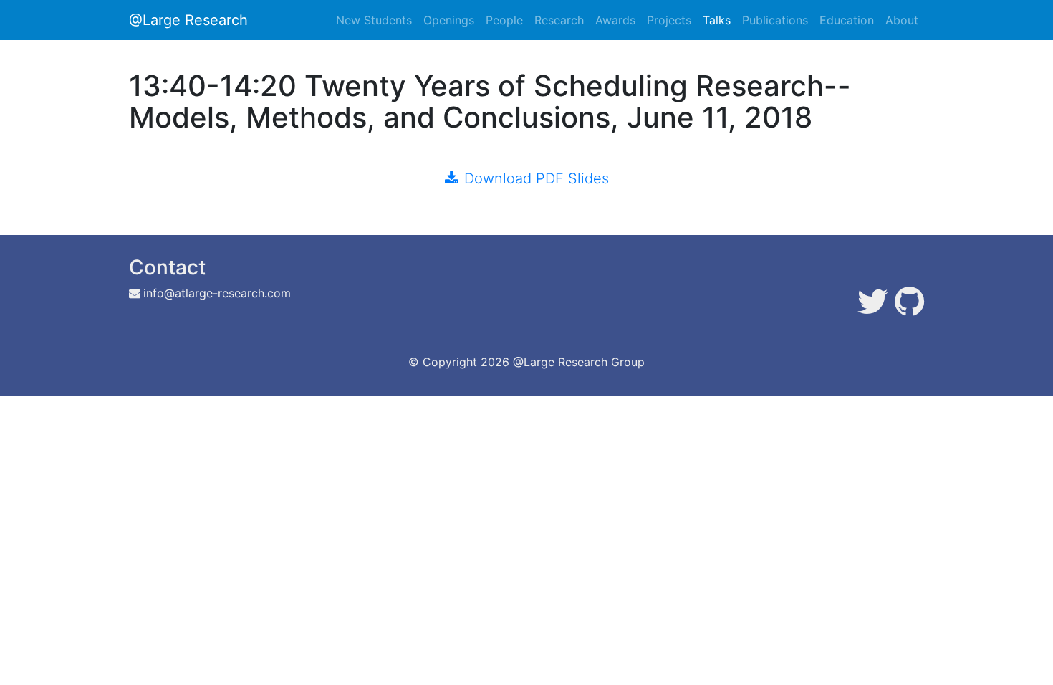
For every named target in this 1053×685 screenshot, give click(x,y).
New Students (374, 20)
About (901, 20)
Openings (448, 20)
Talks (717, 20)
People (504, 20)
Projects (669, 20)
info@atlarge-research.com (217, 293)
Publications (775, 20)
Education (846, 20)
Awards (615, 20)
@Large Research (188, 20)
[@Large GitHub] (909, 309)
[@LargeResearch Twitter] (873, 309)
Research (559, 20)
